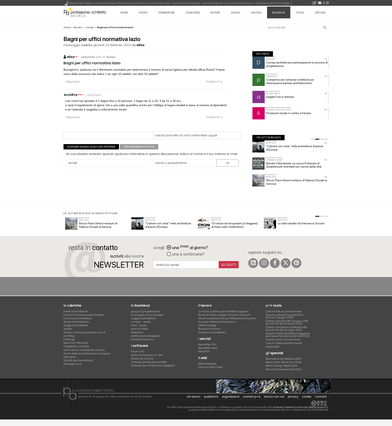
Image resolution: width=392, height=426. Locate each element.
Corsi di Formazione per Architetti (83, 315)
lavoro (256, 12)
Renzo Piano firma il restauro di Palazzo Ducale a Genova (98, 225)
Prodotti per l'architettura (78, 360)
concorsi (193, 12)
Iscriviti (228, 264)
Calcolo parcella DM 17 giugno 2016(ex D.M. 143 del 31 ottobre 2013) (287, 322)
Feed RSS (203, 351)
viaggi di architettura (143, 318)
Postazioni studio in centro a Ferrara (288, 113)
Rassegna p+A (72, 364)
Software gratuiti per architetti (149, 362)
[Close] (2, 424)
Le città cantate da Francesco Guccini (301, 223)
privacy (293, 397)
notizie (215, 12)
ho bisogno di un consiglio (147, 315)
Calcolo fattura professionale (283, 311)
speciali (320, 12)
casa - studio (139, 325)
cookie (306, 397)
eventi (143, 12)
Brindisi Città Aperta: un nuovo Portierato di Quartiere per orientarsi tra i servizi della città (293, 165)
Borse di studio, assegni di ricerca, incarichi (224, 315)
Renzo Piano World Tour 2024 (284, 362)
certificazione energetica (145, 336)
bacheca (78, 15)
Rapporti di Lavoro (209, 328)
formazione (166, 12)
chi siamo (193, 397)
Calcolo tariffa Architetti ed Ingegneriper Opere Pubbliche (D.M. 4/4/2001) (288, 335)
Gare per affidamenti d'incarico (217, 322)
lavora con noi (274, 397)
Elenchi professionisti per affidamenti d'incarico (227, 318)
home (124, 12)
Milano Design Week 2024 (281, 365)
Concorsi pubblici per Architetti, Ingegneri (223, 311)
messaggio (72, 45)
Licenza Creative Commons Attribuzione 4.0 (301, 407)
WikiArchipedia (207, 363)
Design (67, 328)
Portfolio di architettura (212, 332)
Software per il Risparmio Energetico (153, 365)
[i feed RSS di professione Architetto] (253, 263)
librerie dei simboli (142, 358)
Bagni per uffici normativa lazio (91, 63)
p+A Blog (69, 336)
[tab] (313, 139)
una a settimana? (188, 254)
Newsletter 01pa (207, 348)
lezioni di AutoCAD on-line (147, 355)
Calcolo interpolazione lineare (284, 343)
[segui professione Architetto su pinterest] (296, 263)
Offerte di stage (207, 325)
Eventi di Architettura (75, 311)
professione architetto (85, 12)
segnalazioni (230, 397)
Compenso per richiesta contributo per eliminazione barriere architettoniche (290, 81)
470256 (110, 57)
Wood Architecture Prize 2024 (283, 369)
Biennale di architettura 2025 (283, 358)
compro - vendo (141, 322)
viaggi (235, 12)
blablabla (137, 332)
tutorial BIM (272, 346)
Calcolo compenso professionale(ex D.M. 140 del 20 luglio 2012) (286, 328)
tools (300, 12)
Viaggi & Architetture (75, 325)
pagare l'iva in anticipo (280, 96)
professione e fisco (142, 339)
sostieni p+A (251, 397)
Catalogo (69, 339)
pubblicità (211, 397)
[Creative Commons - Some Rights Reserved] (196, 403)
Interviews (69, 357)
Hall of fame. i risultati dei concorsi (84, 350)
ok (227, 163)
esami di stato (139, 328)
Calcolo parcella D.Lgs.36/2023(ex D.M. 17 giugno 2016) (284, 316)
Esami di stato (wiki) (210, 367)
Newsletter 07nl (207, 344)
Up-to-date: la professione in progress (86, 353)
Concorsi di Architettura (77, 318)
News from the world (75, 343)
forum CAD (137, 351)
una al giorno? (190, 247)
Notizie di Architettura (76, 322)
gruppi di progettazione (145, 311)
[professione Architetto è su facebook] (275, 263)
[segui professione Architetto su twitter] (286, 263)
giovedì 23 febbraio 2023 (112, 45)
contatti (321, 397)
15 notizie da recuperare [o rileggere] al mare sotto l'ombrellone (234, 225)
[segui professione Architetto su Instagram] (264, 263)
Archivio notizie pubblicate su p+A (84, 332)
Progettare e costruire (76, 346)
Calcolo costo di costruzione (283, 339)
